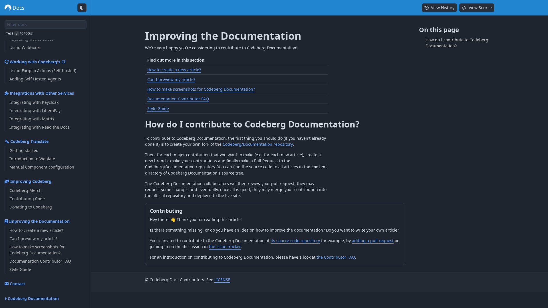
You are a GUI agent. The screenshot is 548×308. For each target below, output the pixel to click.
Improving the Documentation (39, 221)
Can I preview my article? (171, 79)
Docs (19, 7)
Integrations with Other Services (41, 93)
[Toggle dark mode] (81, 7)
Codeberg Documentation (33, 298)
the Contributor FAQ (336, 257)
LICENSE (222, 279)
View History (441, 7)
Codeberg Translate (29, 141)
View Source (479, 7)
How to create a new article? (174, 69)
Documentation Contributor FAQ (178, 99)
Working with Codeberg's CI (37, 61)
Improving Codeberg (30, 181)
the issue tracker (225, 246)
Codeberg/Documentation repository (258, 144)
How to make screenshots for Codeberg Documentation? (201, 89)
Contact (17, 283)
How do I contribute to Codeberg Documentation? (252, 124)
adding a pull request (373, 240)
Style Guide (158, 108)
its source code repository (295, 240)
